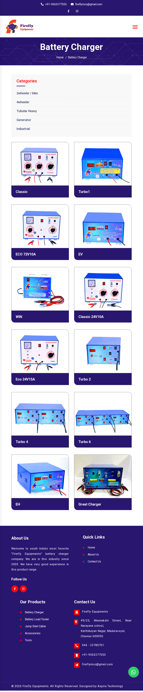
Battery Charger (77, 57)
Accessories (32, 633)
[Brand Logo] (21, 27)
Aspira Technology (110, 686)
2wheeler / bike (27, 93)
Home (60, 57)
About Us (93, 554)
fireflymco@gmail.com (88, 4)
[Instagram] (77, 11)
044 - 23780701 (93, 645)
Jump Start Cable (35, 626)
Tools (28, 640)
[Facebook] (68, 11)
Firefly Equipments (35, 686)
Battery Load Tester (37, 619)
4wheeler (23, 102)
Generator (24, 120)
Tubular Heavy (27, 111)
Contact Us (94, 561)
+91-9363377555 (56, 4)
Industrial (23, 129)
